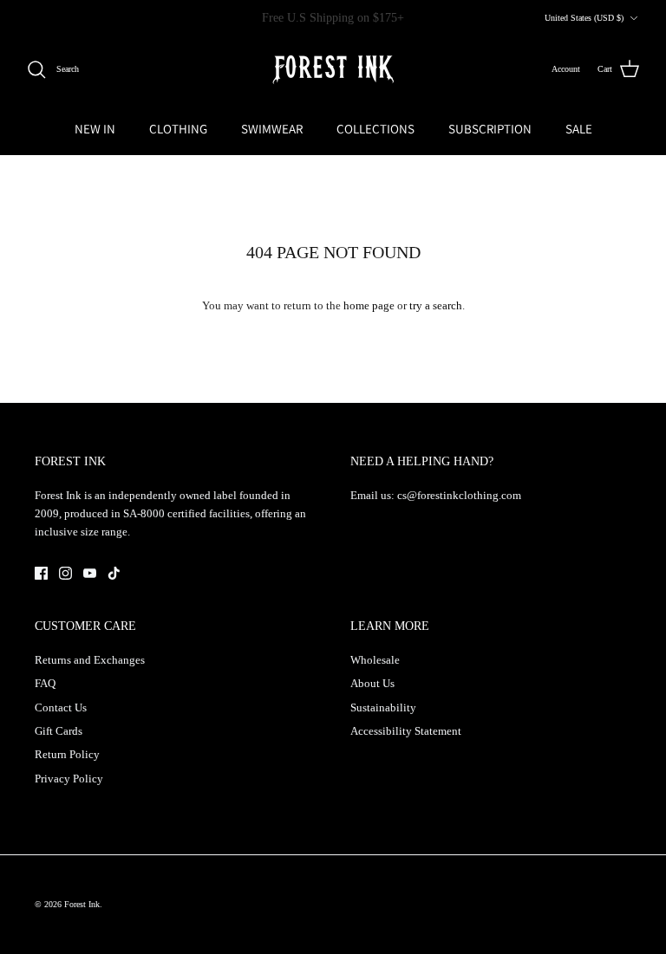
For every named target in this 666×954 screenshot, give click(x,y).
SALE (578, 128)
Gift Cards (58, 730)
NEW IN (95, 128)
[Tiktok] (114, 573)
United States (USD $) (584, 18)
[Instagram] (65, 573)
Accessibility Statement (405, 730)
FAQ (45, 683)
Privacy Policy (69, 778)
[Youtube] (89, 573)
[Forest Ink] (333, 70)
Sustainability (383, 707)
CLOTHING (178, 128)
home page (369, 305)
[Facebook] (41, 573)
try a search (435, 305)
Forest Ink (82, 904)
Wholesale (375, 659)
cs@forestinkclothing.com (459, 495)
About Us (372, 683)
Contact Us (61, 707)
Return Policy (67, 754)
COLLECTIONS (375, 128)
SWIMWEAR (272, 128)
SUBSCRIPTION (490, 128)
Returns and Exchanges (90, 659)
